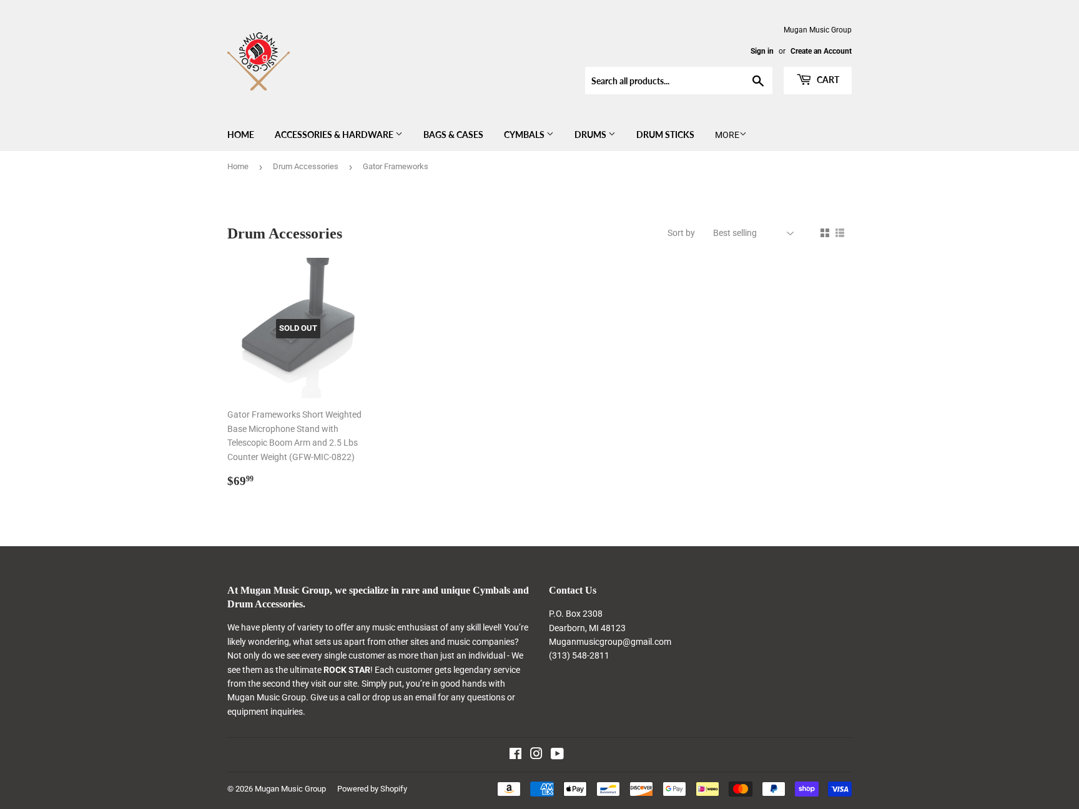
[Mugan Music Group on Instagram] (536, 755)
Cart (827, 79)
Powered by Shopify (372, 788)
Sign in (762, 51)
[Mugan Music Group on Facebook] (515, 755)
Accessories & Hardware (335, 134)
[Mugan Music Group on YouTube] (557, 755)
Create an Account (821, 51)
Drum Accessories (305, 166)
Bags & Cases (453, 134)
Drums (591, 134)
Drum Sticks (665, 134)
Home (240, 134)
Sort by (681, 233)
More (727, 135)
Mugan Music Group (290, 788)
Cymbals (525, 134)
